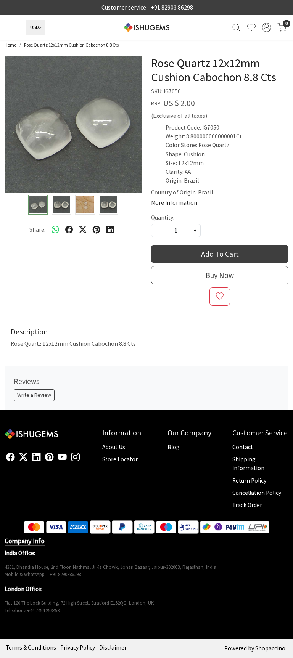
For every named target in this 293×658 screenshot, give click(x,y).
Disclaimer (113, 647)
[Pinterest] (49, 457)
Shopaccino (270, 648)
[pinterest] (96, 229)
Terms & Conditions (31, 647)
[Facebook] (10, 457)
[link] (236, 27)
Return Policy (249, 480)
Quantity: (162, 217)
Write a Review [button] (34, 395)
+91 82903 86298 (172, 7)
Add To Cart (220, 253)
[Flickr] (83, 460)
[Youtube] (62, 457)
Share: (37, 229)
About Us (113, 447)
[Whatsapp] (55, 229)
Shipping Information (248, 464)
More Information (174, 202)
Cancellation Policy (256, 492)
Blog (173, 447)
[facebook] (69, 229)
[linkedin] (110, 229)
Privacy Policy (77, 647)
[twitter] (83, 229)
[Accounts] (266, 27)
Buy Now (220, 275)
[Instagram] (75, 457)
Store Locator (120, 459)
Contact (242, 447)
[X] (23, 457)
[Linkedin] (36, 457)
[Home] (146, 27)
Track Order (247, 505)
